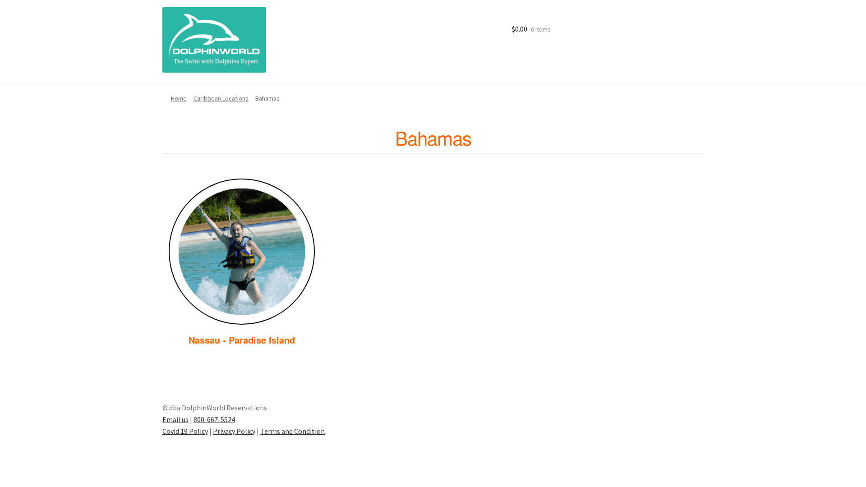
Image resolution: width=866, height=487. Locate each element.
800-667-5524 (214, 419)
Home (179, 98)
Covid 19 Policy (185, 431)
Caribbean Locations (221, 98)
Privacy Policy (234, 431)
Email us (175, 419)
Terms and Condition (292, 431)
